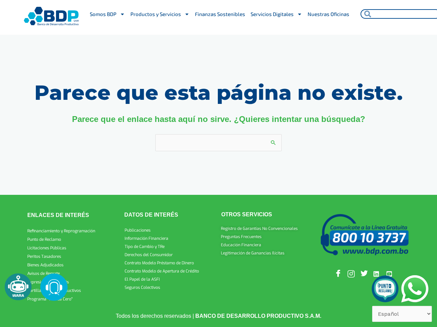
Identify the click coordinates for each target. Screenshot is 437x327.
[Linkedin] (377, 273)
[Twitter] (365, 273)
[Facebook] (339, 273)
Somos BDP (103, 14)
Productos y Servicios (155, 14)
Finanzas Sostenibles (220, 14)
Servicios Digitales (272, 14)
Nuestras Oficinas (328, 14)
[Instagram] (352, 273)
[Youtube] (390, 273)
